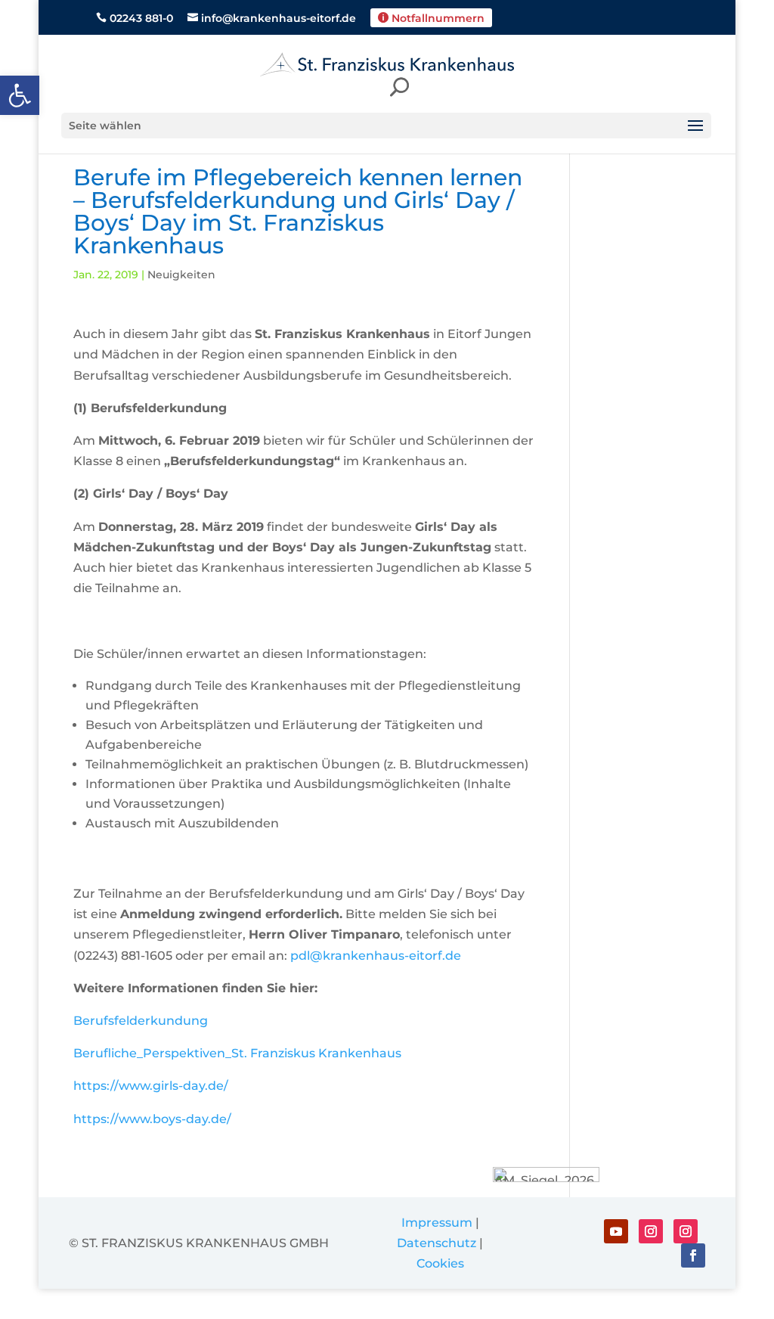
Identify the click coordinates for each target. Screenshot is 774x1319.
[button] (19, 95)
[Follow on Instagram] (651, 1231)
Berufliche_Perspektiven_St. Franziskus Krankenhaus (237, 1053)
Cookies (440, 1263)
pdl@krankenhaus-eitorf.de (375, 955)
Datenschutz (436, 1243)
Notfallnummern (431, 18)
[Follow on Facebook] (693, 1255)
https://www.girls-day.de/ (150, 1085)
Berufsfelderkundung (140, 1020)
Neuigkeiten (181, 274)
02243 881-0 (134, 18)
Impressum (436, 1222)
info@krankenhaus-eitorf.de (271, 18)
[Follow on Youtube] (616, 1231)
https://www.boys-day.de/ (152, 1119)
